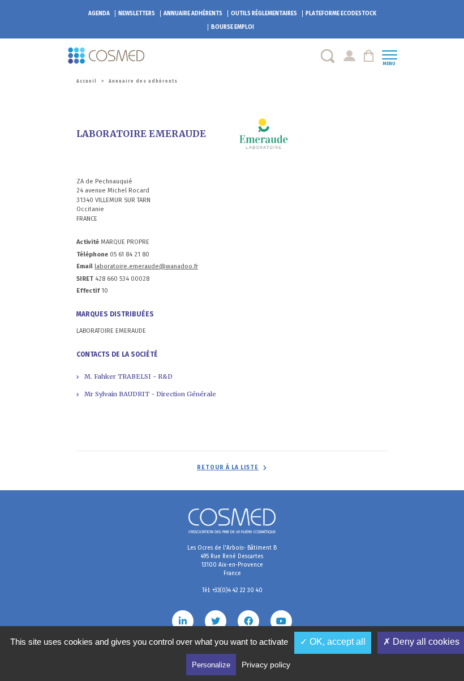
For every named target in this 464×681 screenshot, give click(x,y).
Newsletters (136, 13)
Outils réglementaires (264, 13)
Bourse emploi (232, 27)
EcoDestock (341, 13)
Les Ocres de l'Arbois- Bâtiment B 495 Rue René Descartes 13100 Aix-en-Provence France (232, 561)
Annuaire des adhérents (143, 81)
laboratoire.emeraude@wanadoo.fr (146, 266)
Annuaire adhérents (193, 13)
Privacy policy (266, 664)
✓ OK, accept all (333, 641)
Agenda (99, 13)
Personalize (211, 665)
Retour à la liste (228, 467)
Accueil (86, 81)
